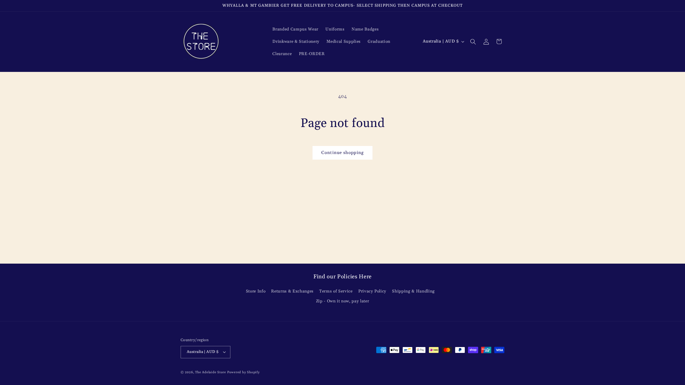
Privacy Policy (372, 291)
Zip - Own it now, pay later (342, 301)
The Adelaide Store (210, 372)
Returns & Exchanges (292, 291)
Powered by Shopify (243, 372)
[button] (473, 41)
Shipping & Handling (413, 291)
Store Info (256, 291)
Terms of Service (336, 291)
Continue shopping (342, 153)
